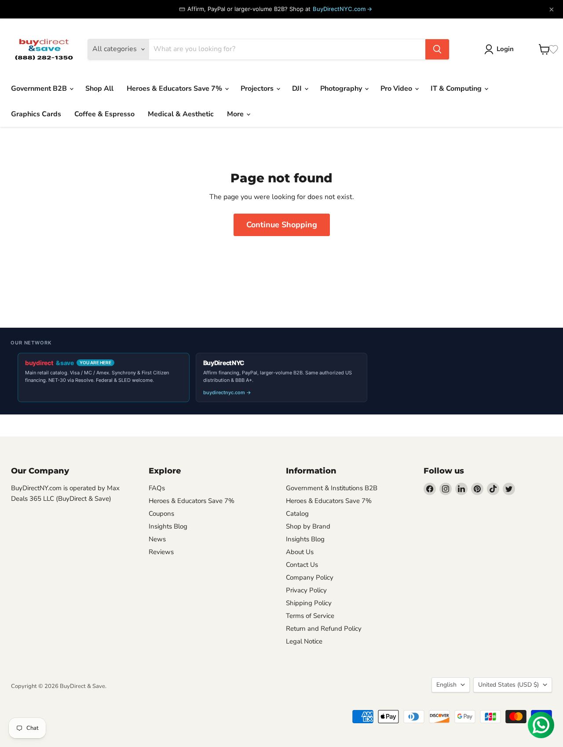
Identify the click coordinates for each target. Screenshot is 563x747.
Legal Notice (304, 641)
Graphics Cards (36, 114)
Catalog (297, 513)
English (446, 684)
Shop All (99, 88)
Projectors (258, 88)
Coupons (161, 513)
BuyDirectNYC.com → (342, 8)
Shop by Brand (308, 526)
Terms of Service (310, 615)
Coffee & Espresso (104, 114)
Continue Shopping (281, 224)
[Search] (437, 49)
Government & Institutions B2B (331, 488)
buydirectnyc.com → (227, 392)
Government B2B (40, 88)
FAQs (157, 488)
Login (505, 48)
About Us (300, 551)
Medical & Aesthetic (181, 114)
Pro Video (397, 88)
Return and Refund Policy (324, 628)
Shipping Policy (309, 603)
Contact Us (302, 564)
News (157, 539)
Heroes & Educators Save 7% (175, 88)
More (236, 114)
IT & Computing (457, 88)
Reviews (161, 551)
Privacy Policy (306, 590)
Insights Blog (168, 526)
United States (508, 684)
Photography (342, 88)
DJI (297, 88)
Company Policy (309, 577)
